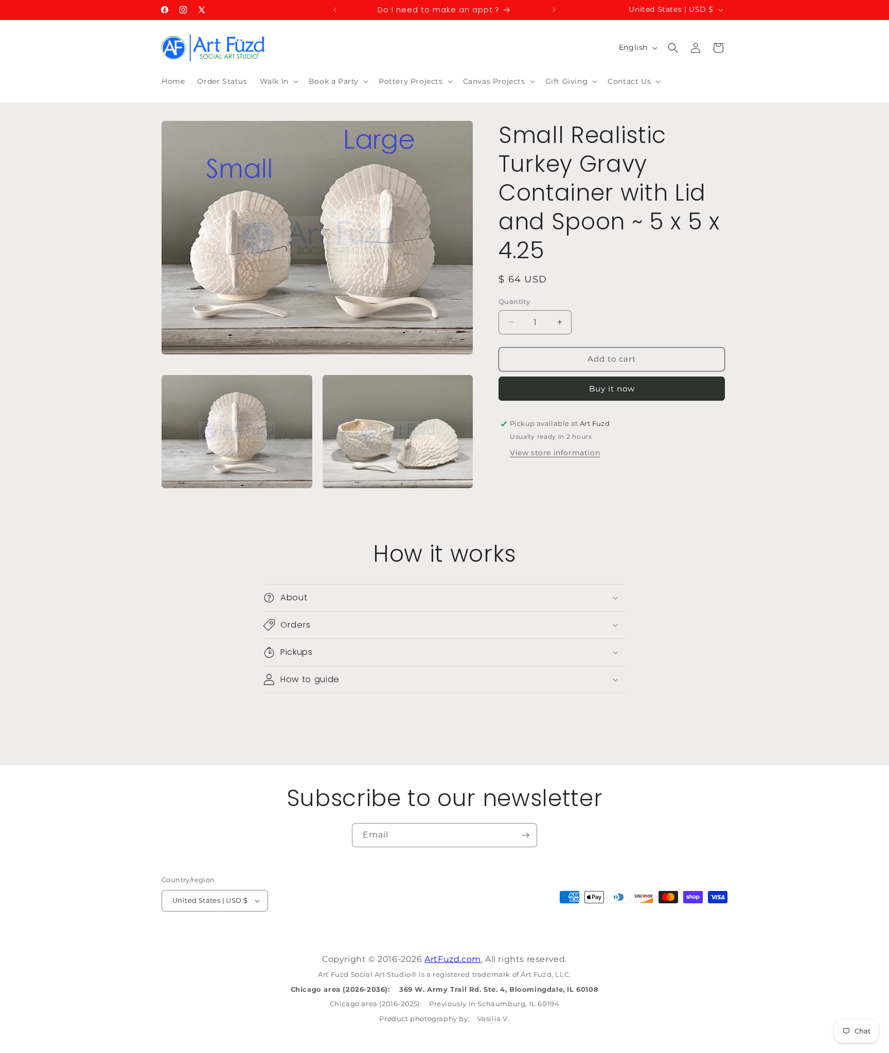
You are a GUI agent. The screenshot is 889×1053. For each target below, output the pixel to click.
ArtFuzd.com (452, 959)
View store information (555, 452)
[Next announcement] (554, 10)
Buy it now (612, 389)
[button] (278, 81)
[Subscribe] (525, 835)
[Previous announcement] (335, 10)
